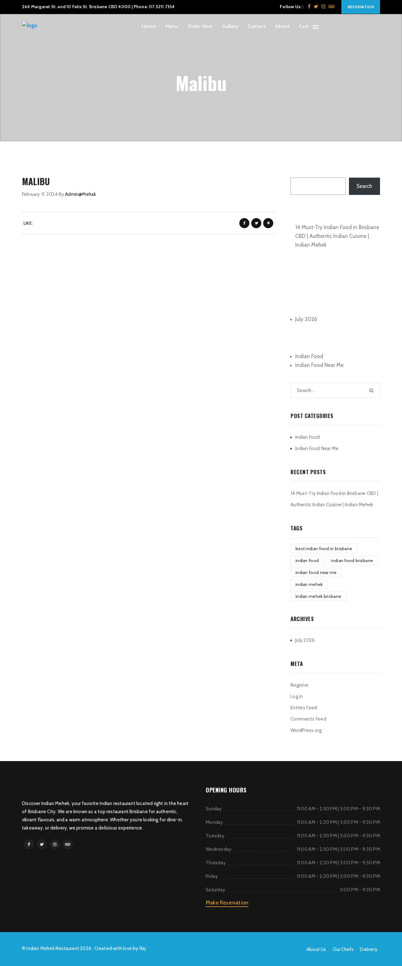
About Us (316, 949)
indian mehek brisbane (318, 596)
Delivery (369, 949)
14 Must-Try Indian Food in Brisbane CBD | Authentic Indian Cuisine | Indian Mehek (337, 236)
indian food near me (316, 572)
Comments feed (308, 719)
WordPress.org (306, 730)
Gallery (230, 26)
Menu (171, 26)
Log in (297, 696)
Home (149, 26)
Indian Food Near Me (319, 365)
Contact (256, 26)
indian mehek (309, 584)
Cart (303, 26)
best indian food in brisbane (324, 548)
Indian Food (309, 356)
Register (299, 685)
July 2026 (306, 319)
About (282, 26)
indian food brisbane (352, 560)
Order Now (200, 26)
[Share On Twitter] (256, 223)
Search (298, 171)
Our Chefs (343, 949)
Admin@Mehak (80, 194)
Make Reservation (227, 902)
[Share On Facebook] (244, 223)
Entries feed (304, 708)
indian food (307, 560)
